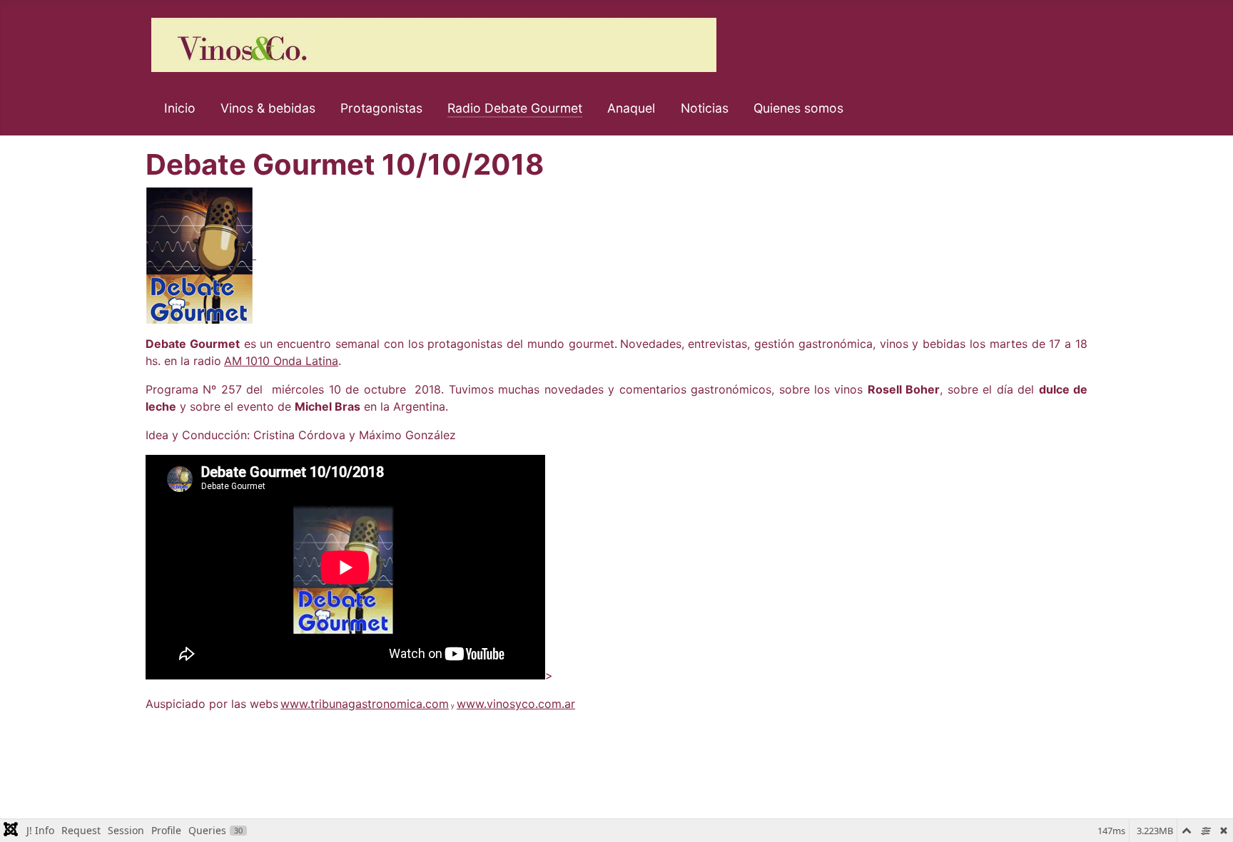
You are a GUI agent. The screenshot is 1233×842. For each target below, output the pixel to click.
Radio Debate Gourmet (514, 108)
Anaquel (631, 108)
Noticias (705, 108)
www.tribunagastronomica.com (364, 704)
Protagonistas (381, 108)
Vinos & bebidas (267, 108)
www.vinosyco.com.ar (516, 704)
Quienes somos (798, 108)
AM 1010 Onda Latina (281, 361)
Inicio (180, 108)
